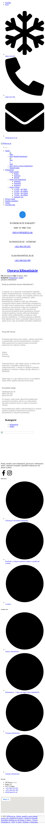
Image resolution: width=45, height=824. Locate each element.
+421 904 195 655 (22, 246)
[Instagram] (9, 473)
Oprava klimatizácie (22, 270)
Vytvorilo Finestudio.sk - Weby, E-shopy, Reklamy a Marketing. (20, 821)
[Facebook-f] (3, 473)
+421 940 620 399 (22, 260)
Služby (21, 278)
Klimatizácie (13, 278)
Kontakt (8, 3)
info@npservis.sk (22, 232)
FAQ (7, 5)
